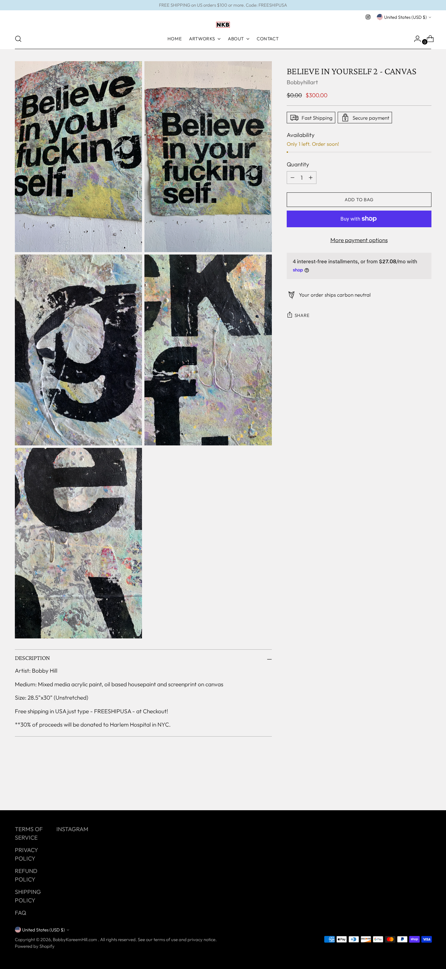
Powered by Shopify (35, 946)
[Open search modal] (18, 39)
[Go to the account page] (415, 39)
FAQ (20, 912)
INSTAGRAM (72, 829)
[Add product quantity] (292, 177)
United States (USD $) (405, 17)
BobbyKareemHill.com (75, 939)
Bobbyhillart (302, 82)
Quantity (298, 164)
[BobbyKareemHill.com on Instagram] (368, 17)
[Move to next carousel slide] (426, 789)
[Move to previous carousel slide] (412, 789)
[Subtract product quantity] (310, 177)
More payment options (359, 239)
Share (302, 315)
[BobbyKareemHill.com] (223, 24)
